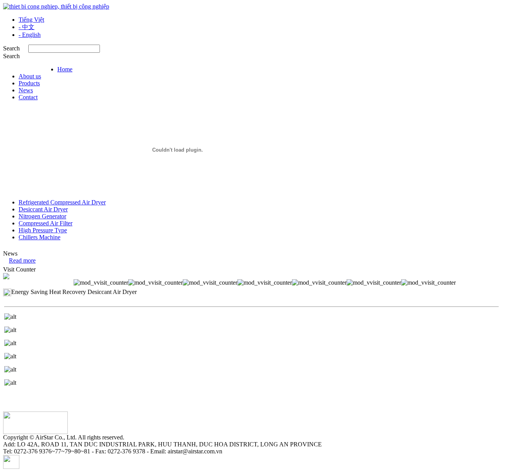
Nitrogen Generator (42, 216)
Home (64, 69)
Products (29, 83)
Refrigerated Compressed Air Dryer (62, 202)
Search (11, 56)
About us (30, 76)
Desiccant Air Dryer (43, 209)
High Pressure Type (43, 230)
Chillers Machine (39, 237)
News (26, 90)
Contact (28, 97)
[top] (11, 466)
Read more (22, 260)
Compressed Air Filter (45, 223)
